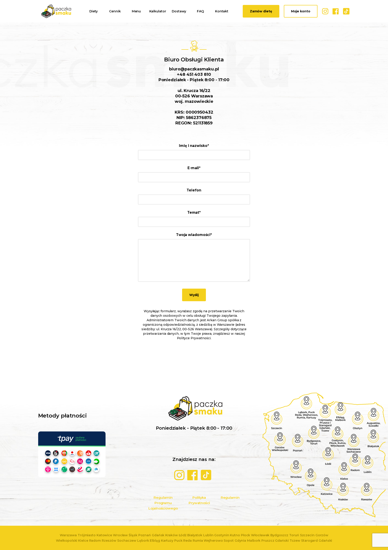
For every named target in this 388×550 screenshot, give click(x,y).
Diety (93, 11)
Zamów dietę (261, 11)
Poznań (144, 535)
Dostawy (179, 11)
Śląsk (133, 535)
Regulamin (230, 497)
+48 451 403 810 (194, 74)
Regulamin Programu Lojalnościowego (163, 502)
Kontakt (221, 11)
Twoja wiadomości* (194, 235)
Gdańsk (158, 535)
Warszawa (68, 535)
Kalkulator (157, 11)
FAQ (200, 11)
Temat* (194, 212)
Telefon (194, 190)
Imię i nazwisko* (194, 146)
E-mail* (194, 168)
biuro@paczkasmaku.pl (194, 69)
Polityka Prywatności (199, 500)
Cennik (115, 11)
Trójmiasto (87, 535)
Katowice (104, 535)
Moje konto (300, 11)
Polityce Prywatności (194, 338)
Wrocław (120, 535)
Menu (136, 11)
